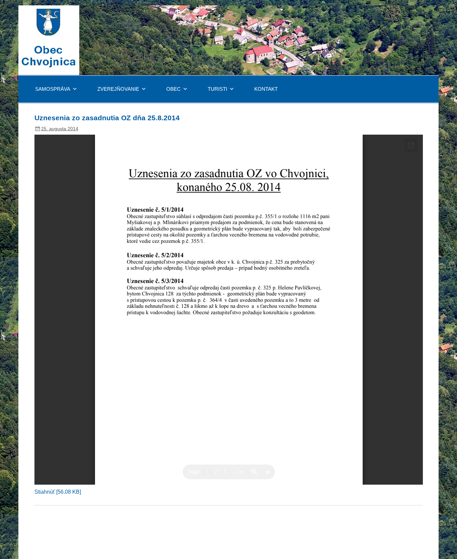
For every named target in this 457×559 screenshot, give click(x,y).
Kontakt (266, 89)
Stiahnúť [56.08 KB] (57, 492)
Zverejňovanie (118, 89)
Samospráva (52, 89)
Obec (173, 89)
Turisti (217, 89)
